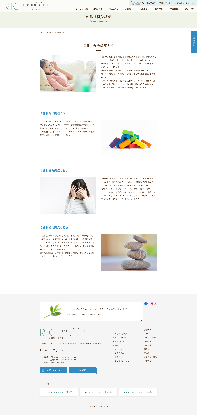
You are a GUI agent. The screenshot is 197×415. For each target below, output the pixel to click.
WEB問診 (180, 3)
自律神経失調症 (150, 338)
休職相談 (148, 361)
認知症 (147, 349)
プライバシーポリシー (124, 361)
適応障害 (148, 345)
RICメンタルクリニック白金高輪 (138, 392)
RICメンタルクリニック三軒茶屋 (59, 392)
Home (117, 330)
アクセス (191, 3)
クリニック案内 (121, 334)
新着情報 (118, 357)
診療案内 (148, 330)
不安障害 (148, 341)
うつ (146, 334)
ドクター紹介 (120, 338)
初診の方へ (119, 345)
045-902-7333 (151, 3)
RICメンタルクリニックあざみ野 (98, 392)
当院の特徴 (119, 341)
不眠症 (147, 353)
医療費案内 (119, 353)
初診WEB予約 (166, 3)
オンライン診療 (150, 357)
